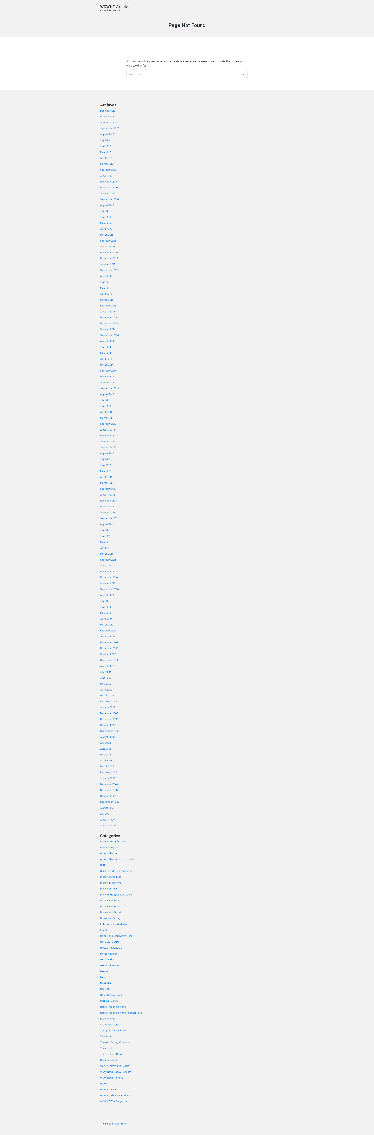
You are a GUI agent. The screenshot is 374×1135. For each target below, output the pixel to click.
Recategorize (107, 1018)
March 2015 (107, 299)
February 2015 (108, 305)
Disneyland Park (109, 906)
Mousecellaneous (110, 965)
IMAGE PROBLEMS (111, 947)
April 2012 (106, 477)
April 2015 (106, 293)
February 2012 (108, 488)
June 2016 (105, 217)
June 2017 (105, 146)
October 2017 (107, 122)
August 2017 (107, 134)
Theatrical (106, 1048)
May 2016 (105, 222)
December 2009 (109, 642)
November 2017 (109, 116)
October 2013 (107, 382)
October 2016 (107, 193)
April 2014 (106, 358)
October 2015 (108, 264)
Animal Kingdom (109, 847)
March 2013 (106, 417)
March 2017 (106, 163)
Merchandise (107, 959)
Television (106, 1036)
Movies (104, 971)
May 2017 (105, 152)
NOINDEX (105, 989)
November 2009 (109, 648)
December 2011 (108, 500)
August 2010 (107, 595)
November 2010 (109, 577)
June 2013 (105, 406)
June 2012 (105, 465)
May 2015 (105, 287)
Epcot (103, 930)
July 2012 (105, 459)
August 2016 (107, 205)
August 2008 (107, 736)
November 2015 (109, 258)
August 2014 (107, 341)
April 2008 (106, 760)
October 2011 (107, 512)
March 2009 (107, 695)
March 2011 (106, 553)
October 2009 (108, 654)
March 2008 (107, 766)
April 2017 (106, 158)
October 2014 (108, 329)
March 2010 (106, 624)
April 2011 (105, 547)
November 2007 (109, 790)
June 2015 (105, 282)
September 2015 (109, 270)
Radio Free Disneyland (113, 1006)
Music (103, 977)
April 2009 (106, 689)
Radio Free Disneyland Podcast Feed (121, 1012)
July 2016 (105, 211)
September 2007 (109, 801)
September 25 (108, 825)
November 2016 (109, 187)
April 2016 (106, 228)
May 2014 (105, 352)
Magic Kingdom (109, 953)
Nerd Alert (106, 983)
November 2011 (108, 506)
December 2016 (109, 181)
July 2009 (105, 671)
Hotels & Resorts (109, 941)
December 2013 (109, 376)
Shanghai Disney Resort (114, 1030)
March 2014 (107, 364)
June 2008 (106, 748)
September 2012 (109, 447)
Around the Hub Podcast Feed (117, 859)
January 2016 (107, 246)
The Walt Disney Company (115, 1042)
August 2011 (106, 524)
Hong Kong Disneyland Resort (117, 935)
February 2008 (108, 772)
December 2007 (109, 784)
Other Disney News (111, 995)
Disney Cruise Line (110, 876)
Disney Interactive (110, 882)
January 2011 (107, 565)
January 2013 (107, 429)
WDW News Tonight (111, 1077)
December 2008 (109, 713)
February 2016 (108, 240)
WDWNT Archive (115, 6)
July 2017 (105, 140)
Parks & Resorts (109, 1000)
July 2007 (105, 813)
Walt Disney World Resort (114, 1065)
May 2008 (106, 754)
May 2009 (105, 683)
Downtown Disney (110, 918)
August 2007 (107, 807)
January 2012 (107, 494)
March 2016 (106, 234)
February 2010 (108, 630)
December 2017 (109, 110)
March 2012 (106, 482)
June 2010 (105, 606)
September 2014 (109, 335)
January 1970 (107, 819)
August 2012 (107, 453)
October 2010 (107, 583)
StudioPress (119, 1123)
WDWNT (105, 1083)
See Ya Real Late (109, 1024)
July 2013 (105, 400)
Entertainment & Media (113, 924)
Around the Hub (109, 853)
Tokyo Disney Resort (112, 1054)
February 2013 (108, 423)
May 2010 (105, 612)
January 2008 (108, 778)
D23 (102, 865)
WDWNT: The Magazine (113, 1101)
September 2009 (109, 660)
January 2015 (107, 311)
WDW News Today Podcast (115, 1071)
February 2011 (108, 559)
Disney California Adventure (116, 871)
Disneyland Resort (110, 912)
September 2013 (109, 388)
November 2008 (109, 719)
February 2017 (108, 169)
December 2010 (109, 571)
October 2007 (108, 796)
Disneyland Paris (110, 900)
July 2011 (105, 530)
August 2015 (107, 276)
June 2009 (105, 677)
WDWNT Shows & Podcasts (116, 1095)
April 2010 (106, 618)
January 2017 (107, 175)
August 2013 (107, 394)
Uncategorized (108, 1060)
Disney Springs (108, 888)
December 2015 (109, 252)
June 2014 (105, 347)
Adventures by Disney (112, 841)
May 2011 (105, 541)
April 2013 (106, 411)
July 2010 (105, 601)
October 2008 (108, 725)
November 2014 (109, 323)
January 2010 (107, 636)
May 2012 (105, 471)
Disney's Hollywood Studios (116, 894)
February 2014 (108, 370)
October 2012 (107, 441)
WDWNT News (108, 1089)
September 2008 (110, 730)
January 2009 (107, 707)
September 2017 (109, 128)
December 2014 (109, 317)
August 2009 (107, 666)
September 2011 (109, 518)
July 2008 (105, 742)
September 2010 (109, 589)
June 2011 (105, 536)
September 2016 (109, 199)
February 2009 (108, 701)
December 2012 (109, 435)
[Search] (244, 74)
